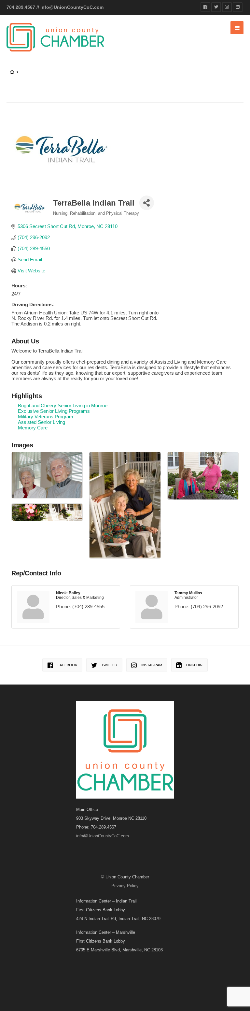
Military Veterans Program (45, 416)
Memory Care (33, 427)
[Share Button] (146, 202)
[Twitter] (216, 7)
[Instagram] (227, 7)
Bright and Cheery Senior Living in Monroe (62, 405)
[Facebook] (205, 7)
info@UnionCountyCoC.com (72, 7)
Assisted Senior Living (41, 422)
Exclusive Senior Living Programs (54, 411)
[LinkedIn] (238, 7)
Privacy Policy (125, 885)
